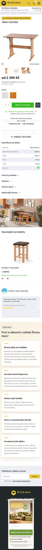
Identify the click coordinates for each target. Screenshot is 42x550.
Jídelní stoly (13, 13)
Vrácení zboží (7, 186)
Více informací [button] (21, 82)
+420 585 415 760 (14, 124)
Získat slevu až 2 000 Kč (21, 532)
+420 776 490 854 (28, 124)
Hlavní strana (5, 13)
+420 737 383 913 (25, 18)
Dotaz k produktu (9, 175)
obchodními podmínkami (21, 481)
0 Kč (35, 1)
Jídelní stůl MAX (23, 13)
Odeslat (34, 476)
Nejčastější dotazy (10, 192)
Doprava (5, 181)
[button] (38, 258)
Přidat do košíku (22, 105)
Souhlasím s (17, 481)
